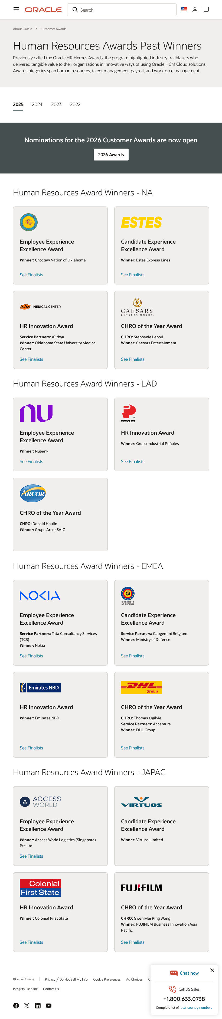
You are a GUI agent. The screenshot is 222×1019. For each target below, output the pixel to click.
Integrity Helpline (25, 989)
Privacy (50, 979)
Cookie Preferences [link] (107, 979)
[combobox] (122, 9)
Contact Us (51, 989)
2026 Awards (111, 154)
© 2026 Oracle (23, 979)
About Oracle (22, 29)
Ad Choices (134, 979)
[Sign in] (195, 9)
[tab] (18, 104)
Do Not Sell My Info (74, 979)
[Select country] (184, 9)
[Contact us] (206, 9)
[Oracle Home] (43, 9)
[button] (16, 9)
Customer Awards (54, 29)
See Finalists (31, 274)
